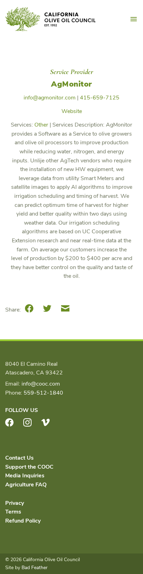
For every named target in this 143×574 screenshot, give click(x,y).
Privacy (14, 503)
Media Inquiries (24, 475)
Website (71, 111)
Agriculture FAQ (26, 484)
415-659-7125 (99, 98)
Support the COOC (29, 467)
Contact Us (19, 458)
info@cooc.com (41, 384)
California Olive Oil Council (50, 19)
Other (41, 125)
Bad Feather (35, 567)
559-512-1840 (43, 393)
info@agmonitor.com (50, 98)
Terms (13, 512)
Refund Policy (23, 521)
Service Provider (71, 71)
